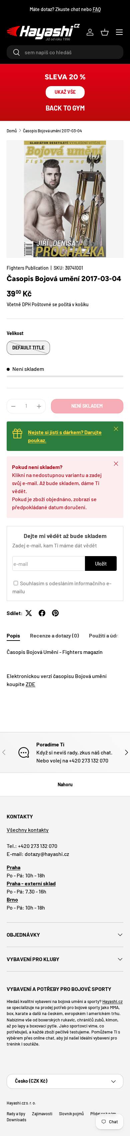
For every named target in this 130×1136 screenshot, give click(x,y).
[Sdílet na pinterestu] (55, 613)
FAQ (97, 9)
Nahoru (65, 784)
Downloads (16, 1119)
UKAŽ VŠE (65, 92)
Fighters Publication (28, 268)
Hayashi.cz (112, 1001)
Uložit (101, 563)
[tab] (13, 635)
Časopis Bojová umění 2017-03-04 (52, 130)
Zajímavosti (42, 1113)
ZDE (30, 684)
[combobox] (65, 52)
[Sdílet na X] (28, 613)
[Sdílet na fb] (42, 613)
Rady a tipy (16, 1113)
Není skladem (87, 406)
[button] (104, 32)
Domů (12, 130)
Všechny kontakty (28, 829)
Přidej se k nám (103, 1113)
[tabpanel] (65, 668)
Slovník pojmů (71, 1113)
